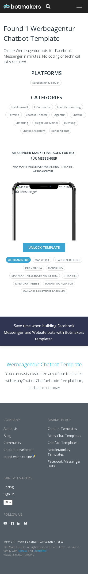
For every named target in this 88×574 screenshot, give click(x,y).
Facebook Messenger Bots (64, 463)
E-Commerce (42, 107)
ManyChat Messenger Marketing (36, 166)
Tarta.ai (22, 550)
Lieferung (22, 122)
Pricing (9, 487)
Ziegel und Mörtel (46, 122)
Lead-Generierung (69, 107)
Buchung (70, 122)
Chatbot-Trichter (36, 114)
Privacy (19, 541)
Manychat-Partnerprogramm (44, 291)
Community (12, 442)
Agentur (59, 114)
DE (7, 502)
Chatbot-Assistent (34, 130)
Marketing (55, 267)
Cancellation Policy (51, 541)
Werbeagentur (43, 171)
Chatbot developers (18, 449)
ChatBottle (40, 550)
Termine (13, 114)
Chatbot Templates (62, 428)
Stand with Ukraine (18, 456)
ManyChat (42, 260)
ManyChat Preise (27, 283)
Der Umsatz (33, 267)
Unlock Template (44, 247)
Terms (8, 541)
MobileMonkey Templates (59, 452)
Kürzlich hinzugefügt (45, 82)
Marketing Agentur (59, 283)
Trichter (67, 166)
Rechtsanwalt (19, 107)
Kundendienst (60, 130)
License (32, 541)
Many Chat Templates (64, 435)
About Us (11, 428)
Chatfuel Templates (62, 442)
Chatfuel (78, 114)
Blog (7, 435)
